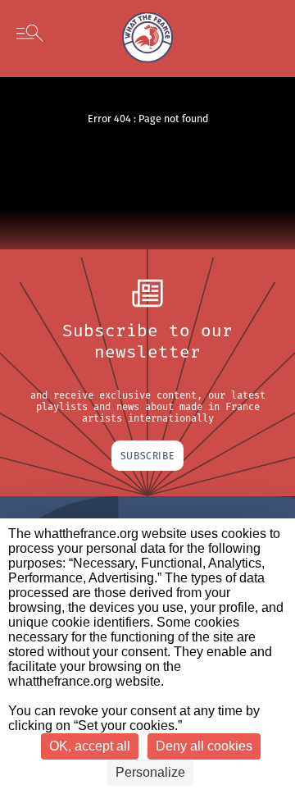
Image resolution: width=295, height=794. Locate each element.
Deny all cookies (204, 746)
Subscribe (147, 456)
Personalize (150, 772)
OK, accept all (89, 746)
